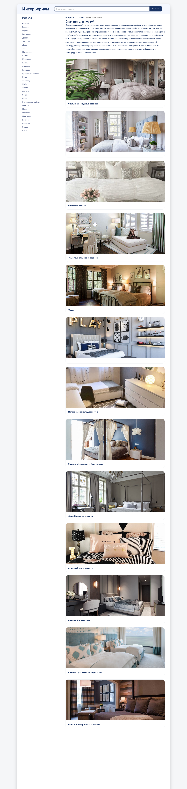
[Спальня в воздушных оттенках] (115, 79)
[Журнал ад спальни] (115, 491)
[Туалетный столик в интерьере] (115, 233)
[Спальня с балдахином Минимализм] (115, 439)
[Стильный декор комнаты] (115, 544)
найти (156, 9)
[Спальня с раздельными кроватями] (115, 648)
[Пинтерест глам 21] (115, 181)
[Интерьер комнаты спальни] (115, 700)
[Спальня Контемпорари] (115, 596)
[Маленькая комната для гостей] (115, 387)
